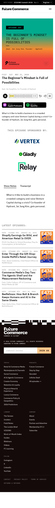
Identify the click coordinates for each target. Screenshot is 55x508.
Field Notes (8, 423)
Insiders (7, 420)
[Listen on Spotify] (35, 105)
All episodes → (35, 381)
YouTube (7, 471)
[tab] (10, 186)
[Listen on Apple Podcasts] (12, 105)
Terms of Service (38, 479)
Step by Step (34, 370)
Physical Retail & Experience (11, 390)
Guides (7, 438)
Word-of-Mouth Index (13, 434)
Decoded (32, 374)
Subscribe (33, 430)
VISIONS (7, 430)
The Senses (8, 416)
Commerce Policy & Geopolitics (12, 399)
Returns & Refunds (12, 483)
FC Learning (8, 449)
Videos (6, 445)
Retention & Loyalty (12, 385)
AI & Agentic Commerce (13, 378)
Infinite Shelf (34, 378)
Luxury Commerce (11, 395)
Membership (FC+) (36, 427)
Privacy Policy (21, 479)
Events (32, 420)
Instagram (8, 460)
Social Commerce (11, 374)
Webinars (8, 441)
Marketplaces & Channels (14, 370)
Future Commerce (36, 367)
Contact (7, 479)
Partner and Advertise (38, 423)
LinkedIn (7, 468)
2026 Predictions (11, 405)
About (31, 416)
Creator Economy (11, 381)
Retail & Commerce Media (14, 367)
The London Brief (11, 427)
